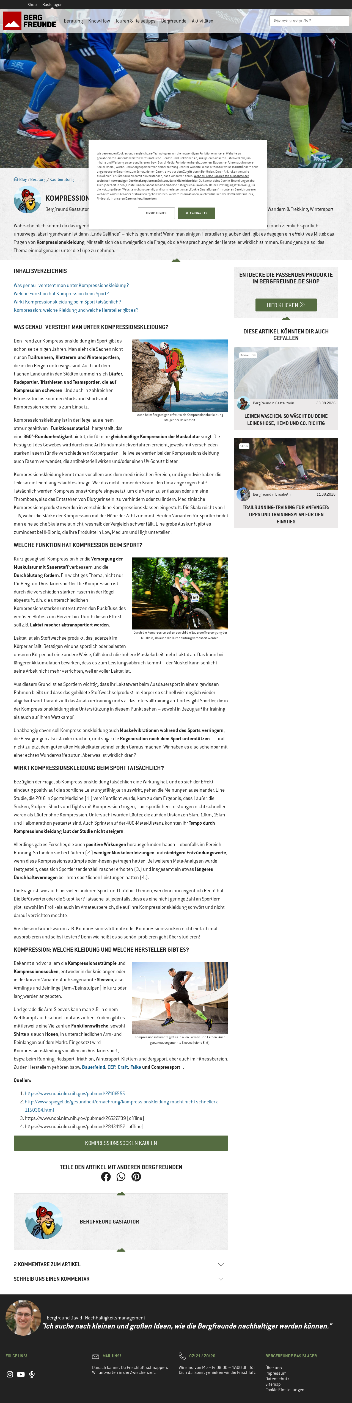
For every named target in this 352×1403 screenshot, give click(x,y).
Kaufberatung (62, 179)
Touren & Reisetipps (136, 21)
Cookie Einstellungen (284, 1389)
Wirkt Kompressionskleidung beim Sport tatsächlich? (67, 302)
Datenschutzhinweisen (140, 198)
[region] (178, 184)
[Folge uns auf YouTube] (20, 1377)
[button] (106, 1176)
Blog (22, 179)
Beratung (73, 21)
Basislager (52, 4)
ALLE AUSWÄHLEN (197, 213)
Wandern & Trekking (288, 209)
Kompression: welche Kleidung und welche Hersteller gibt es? (76, 310)
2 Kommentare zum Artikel (47, 1264)
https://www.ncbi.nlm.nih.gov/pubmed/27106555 (75, 1093)
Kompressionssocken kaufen (121, 1143)
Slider (244, 446)
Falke (135, 1067)
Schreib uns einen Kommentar (52, 1278)
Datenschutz (277, 1379)
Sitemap (273, 1384)
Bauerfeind (93, 1067)
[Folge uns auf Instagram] (10, 1377)
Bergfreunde (173, 21)
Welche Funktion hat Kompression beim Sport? (61, 293)
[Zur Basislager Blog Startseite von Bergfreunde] (30, 21)
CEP (112, 1067)
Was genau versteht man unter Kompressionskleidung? (71, 285)
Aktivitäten (202, 21)
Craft (123, 1067)
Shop (32, 4)
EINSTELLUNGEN (156, 213)
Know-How (99, 21)
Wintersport (322, 209)
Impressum (276, 1373)
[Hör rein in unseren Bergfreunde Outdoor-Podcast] (32, 1377)
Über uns (273, 1368)
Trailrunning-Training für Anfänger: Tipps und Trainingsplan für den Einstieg (286, 514)
